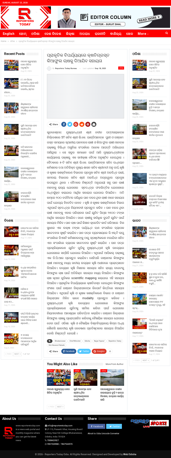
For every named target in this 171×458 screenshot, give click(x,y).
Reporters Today (115, 341)
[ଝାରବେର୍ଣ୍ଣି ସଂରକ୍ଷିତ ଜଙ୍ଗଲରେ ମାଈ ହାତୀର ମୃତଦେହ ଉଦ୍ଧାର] (139, 129)
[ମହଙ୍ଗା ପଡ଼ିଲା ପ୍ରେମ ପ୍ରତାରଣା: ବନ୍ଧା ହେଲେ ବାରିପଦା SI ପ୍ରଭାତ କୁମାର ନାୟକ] (139, 154)
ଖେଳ (129, 34)
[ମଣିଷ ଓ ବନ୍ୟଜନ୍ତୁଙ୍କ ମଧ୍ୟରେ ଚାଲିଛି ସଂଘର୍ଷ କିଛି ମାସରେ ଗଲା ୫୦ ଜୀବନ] (11, 292)
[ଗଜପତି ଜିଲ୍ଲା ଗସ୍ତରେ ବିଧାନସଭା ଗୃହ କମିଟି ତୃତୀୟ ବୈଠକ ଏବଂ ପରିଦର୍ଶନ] (139, 199)
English (8, 34)
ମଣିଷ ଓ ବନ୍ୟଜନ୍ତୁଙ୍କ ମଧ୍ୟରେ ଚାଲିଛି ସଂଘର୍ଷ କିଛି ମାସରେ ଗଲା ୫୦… (20, 295)
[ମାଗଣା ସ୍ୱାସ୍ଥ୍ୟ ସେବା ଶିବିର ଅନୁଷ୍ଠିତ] (59, 377)
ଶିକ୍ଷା (70, 34)
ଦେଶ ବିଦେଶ (53, 34)
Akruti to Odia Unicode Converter (103, 433)
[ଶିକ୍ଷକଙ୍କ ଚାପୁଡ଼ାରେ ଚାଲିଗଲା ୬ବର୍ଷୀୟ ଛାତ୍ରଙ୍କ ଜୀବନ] (139, 231)
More (142, 34)
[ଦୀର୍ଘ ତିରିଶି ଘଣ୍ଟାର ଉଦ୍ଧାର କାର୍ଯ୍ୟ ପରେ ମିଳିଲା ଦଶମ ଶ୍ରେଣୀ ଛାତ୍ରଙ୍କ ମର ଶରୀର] (11, 317)
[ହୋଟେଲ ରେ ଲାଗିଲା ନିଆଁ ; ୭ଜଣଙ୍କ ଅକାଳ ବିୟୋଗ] (139, 348)
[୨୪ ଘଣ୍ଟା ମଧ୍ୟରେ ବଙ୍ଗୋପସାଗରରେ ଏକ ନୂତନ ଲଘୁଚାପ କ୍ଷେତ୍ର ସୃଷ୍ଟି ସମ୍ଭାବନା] (139, 178)
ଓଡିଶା (35, 34)
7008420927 (53, 440)
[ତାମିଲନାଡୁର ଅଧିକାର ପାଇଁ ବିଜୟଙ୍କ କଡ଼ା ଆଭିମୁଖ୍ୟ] (11, 250)
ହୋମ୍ (22, 34)
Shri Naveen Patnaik (56, 345)
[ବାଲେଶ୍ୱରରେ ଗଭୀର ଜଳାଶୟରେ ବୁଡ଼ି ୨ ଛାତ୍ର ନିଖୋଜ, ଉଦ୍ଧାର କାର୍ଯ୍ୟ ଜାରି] (112, 377)
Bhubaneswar (60, 341)
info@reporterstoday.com (60, 425)
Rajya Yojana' (99, 341)
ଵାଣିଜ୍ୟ (115, 34)
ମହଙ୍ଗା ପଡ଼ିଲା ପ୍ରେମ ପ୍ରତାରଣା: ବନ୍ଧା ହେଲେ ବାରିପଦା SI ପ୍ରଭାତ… (149, 156)
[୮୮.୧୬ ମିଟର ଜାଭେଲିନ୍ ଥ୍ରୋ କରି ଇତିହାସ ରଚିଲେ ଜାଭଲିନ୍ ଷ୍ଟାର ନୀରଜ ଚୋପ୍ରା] (11, 83)
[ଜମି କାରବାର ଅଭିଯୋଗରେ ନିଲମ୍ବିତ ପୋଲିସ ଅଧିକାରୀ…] (11, 150)
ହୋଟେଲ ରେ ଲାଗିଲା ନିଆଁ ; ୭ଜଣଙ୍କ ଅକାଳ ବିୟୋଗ (158, 347)
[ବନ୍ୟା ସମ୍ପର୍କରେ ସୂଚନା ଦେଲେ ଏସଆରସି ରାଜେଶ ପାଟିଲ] (11, 271)
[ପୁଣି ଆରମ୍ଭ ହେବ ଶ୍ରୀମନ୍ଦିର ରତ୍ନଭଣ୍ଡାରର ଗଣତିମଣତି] (85, 377)
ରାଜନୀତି (100, 34)
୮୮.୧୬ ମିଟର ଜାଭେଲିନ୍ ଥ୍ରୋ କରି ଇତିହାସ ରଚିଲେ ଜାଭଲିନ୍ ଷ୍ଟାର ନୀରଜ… (21, 86)
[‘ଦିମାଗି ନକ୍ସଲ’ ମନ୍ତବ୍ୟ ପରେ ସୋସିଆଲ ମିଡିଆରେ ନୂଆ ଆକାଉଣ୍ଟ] (139, 323)
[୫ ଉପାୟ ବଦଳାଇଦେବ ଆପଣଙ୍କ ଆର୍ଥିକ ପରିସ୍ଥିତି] (11, 338)
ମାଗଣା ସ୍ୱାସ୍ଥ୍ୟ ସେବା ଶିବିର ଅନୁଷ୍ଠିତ (157, 64)
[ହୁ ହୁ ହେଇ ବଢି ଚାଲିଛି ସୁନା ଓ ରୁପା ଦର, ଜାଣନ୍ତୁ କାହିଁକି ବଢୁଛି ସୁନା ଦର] (139, 277)
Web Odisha (129, 454)
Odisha (87, 341)
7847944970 (66, 444)
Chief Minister (75, 341)
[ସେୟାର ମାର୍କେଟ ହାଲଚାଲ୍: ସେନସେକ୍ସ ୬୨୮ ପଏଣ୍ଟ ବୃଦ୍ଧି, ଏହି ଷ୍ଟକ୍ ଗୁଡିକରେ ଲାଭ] (139, 299)
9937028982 (53, 444)
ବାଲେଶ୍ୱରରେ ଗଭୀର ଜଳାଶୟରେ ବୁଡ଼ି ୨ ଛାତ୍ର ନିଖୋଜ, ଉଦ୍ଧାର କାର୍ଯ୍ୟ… (149, 107)
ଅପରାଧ (84, 34)
